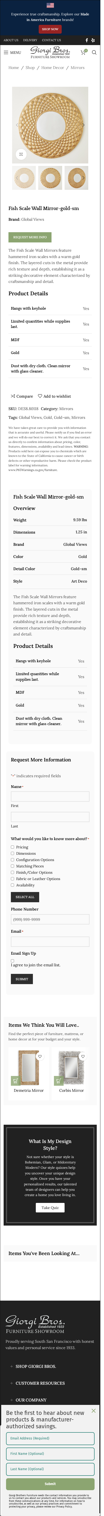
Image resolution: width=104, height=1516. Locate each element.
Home (13, 67)
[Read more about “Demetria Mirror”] (16, 1081)
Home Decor (52, 67)
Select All (25, 897)
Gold (48, 417)
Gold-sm (61, 417)
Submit (22, 979)
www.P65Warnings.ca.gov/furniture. (33, 470)
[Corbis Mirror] (72, 1068)
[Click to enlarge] (21, 154)
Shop (30, 67)
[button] (17, 125)
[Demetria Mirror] (29, 1068)
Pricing (22, 847)
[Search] (94, 52)
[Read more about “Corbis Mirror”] (59, 1081)
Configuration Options (35, 859)
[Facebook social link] (87, 40)
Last (14, 826)
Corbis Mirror (71, 1090)
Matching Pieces (30, 866)
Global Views (32, 219)
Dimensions (26, 853)
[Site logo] (50, 51)
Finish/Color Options (34, 872)
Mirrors (77, 67)
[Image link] (35, 1324)
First (15, 805)
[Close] (93, 1411)
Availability (25, 885)
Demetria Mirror (29, 1090)
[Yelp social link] (93, 40)
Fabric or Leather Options (38, 878)
